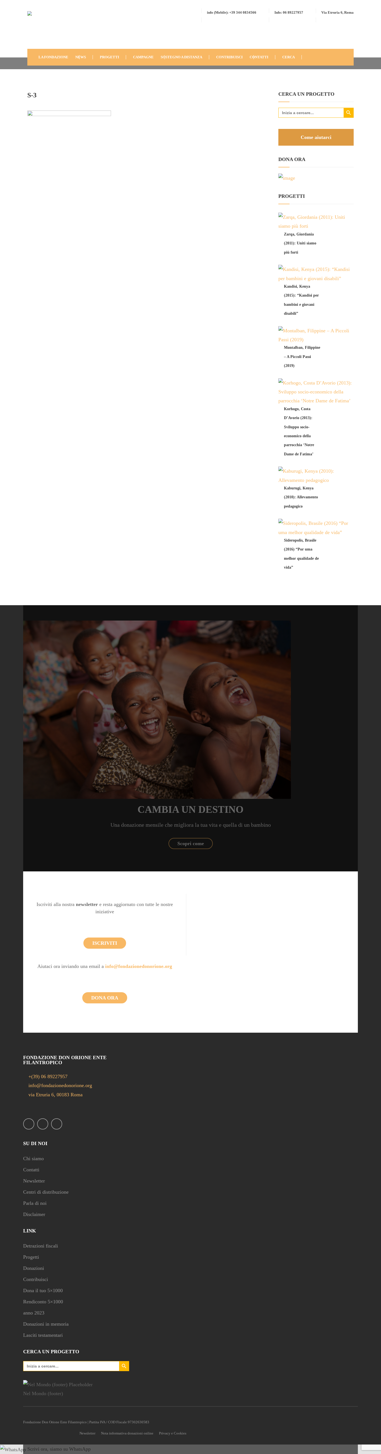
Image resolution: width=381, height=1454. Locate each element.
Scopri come (190, 843)
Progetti (31, 1257)
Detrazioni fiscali (40, 1246)
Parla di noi (35, 1203)
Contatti (31, 1169)
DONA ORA (104, 998)
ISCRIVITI (104, 943)
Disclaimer (34, 1214)
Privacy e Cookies (172, 1433)
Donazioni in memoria (46, 1324)
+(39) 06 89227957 (47, 1076)
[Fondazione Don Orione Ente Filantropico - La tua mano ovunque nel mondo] (44, 29)
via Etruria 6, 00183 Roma (55, 1094)
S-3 (32, 95)
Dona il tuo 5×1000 (43, 1290)
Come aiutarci (316, 137)
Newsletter (34, 1181)
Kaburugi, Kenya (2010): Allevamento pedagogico (301, 497)
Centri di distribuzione (46, 1192)
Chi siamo (33, 1158)
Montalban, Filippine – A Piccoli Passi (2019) (302, 356)
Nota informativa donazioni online (127, 1433)
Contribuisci (35, 1279)
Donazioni (33, 1268)
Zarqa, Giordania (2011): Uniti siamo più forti (300, 243)
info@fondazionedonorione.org (138, 966)
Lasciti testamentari (43, 1335)
